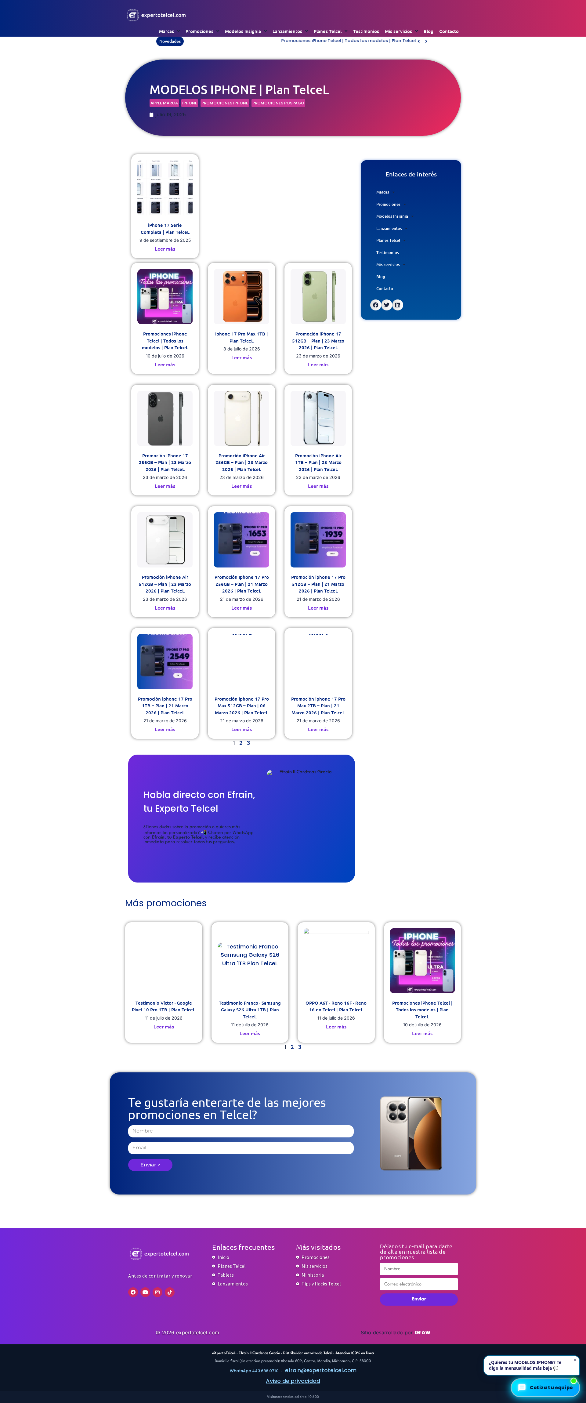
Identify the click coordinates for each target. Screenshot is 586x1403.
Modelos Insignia (243, 31)
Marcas (166, 31)
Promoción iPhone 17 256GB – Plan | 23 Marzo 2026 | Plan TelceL (165, 462)
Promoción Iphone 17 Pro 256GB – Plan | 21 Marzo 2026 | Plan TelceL (242, 584)
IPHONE (189, 103)
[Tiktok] (170, 1292)
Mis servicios (398, 31)
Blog (428, 31)
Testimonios (366, 31)
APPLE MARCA (164, 103)
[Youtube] (145, 1292)
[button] (426, 41)
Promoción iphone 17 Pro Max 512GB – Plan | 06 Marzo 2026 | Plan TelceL (242, 706)
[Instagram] (157, 1292)
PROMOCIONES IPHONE (224, 103)
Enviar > (150, 1165)
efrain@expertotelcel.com (320, 1370)
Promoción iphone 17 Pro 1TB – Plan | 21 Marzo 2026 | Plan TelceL (165, 706)
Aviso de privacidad (293, 1381)
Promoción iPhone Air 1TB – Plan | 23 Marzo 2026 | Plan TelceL (318, 462)
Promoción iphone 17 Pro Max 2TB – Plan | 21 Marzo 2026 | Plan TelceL (318, 706)
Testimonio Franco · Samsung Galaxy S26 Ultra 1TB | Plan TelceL (250, 1010)
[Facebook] (133, 1292)
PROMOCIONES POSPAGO (278, 103)
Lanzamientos (287, 31)
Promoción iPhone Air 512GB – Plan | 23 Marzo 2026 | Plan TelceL (165, 584)
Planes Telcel (328, 31)
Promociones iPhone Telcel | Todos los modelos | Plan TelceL (255, 41)
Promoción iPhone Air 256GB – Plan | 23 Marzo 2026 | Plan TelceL (241, 462)
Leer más (165, 248)
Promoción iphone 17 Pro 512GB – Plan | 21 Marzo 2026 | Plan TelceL (318, 584)
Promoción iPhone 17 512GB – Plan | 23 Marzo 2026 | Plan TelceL (318, 340)
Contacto (449, 31)
